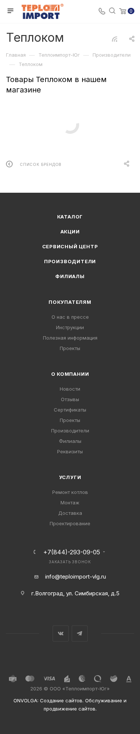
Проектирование (70, 523)
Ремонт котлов (70, 492)
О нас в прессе (70, 317)
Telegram (80, 634)
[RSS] (114, 38)
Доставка (70, 513)
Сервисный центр (70, 246)
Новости (70, 389)
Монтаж (70, 502)
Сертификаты (70, 410)
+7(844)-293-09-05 (71, 552)
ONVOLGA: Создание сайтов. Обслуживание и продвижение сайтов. (70, 704)
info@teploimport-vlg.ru (75, 576)
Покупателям (70, 302)
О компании (70, 374)
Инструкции (70, 327)
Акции (70, 231)
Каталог (70, 217)
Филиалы (70, 276)
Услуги (70, 477)
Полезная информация (70, 338)
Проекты (70, 348)
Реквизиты (70, 451)
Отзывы (70, 399)
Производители (70, 261)
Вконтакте (61, 634)
